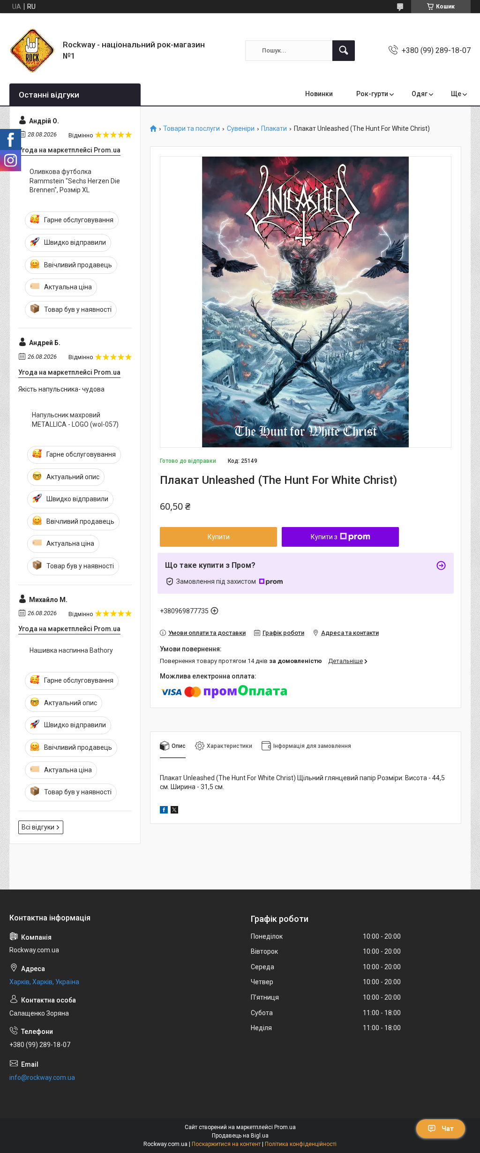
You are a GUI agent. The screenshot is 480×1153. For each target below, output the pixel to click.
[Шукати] (343, 50)
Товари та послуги (191, 128)
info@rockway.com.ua (42, 1077)
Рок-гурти (372, 94)
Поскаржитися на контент (226, 1144)
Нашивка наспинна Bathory (71, 650)
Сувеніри (241, 128)
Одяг (420, 94)
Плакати (274, 128)
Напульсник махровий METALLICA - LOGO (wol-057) (75, 419)
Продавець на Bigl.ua (240, 1135)
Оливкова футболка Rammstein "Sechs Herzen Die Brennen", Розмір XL (75, 181)
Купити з (324, 537)
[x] (174, 811)
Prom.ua (285, 1127)
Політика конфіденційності (301, 1144)
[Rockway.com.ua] (32, 50)
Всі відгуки (38, 827)
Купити (219, 537)
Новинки (319, 94)
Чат (448, 1128)
